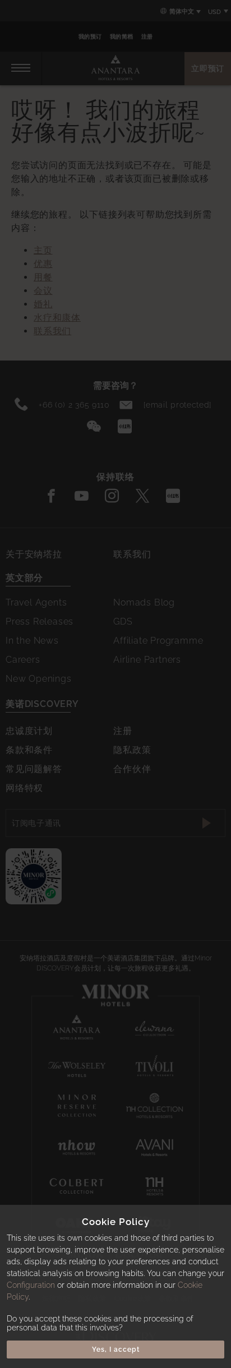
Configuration (31, 1285)
